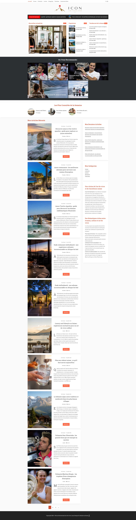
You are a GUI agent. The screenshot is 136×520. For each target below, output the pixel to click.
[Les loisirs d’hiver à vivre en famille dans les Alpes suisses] (78, 89)
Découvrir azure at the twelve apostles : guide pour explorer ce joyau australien (98, 47)
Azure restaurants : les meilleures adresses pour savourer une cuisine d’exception (84, 17)
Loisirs (45, 1)
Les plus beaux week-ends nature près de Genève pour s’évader (98, 51)
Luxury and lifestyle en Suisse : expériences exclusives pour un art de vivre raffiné (41, 110)
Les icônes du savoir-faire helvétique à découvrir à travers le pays (82, 110)
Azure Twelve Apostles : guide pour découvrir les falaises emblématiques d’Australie (98, 38)
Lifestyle (40, 1)
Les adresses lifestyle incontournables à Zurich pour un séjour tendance (81, 27)
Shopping (50, 1)
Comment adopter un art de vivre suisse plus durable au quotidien (81, 42)
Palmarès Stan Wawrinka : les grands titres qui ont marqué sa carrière (66, 437)
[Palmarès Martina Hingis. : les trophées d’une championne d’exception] (58, 71)
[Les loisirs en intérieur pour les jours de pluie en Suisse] (48, 89)
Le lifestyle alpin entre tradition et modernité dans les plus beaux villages (81, 49)
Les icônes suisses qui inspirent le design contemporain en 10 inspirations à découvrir (62, 110)
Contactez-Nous (64, 1)
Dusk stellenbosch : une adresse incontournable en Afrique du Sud (98, 30)
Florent (32, 52)
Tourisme (56, 1)
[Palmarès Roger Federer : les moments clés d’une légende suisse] (88, 71)
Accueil (30, 1)
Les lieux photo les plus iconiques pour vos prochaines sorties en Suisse (98, 26)
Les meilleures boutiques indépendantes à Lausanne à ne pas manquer (47, 49)
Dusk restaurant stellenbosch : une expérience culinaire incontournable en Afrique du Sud (98, 34)
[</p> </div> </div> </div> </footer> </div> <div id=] (89, 515)
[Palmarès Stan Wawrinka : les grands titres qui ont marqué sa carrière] (38, 71)
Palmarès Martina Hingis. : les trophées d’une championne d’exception (66, 476)
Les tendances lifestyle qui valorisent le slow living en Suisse (81, 35)
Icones (34, 1)
